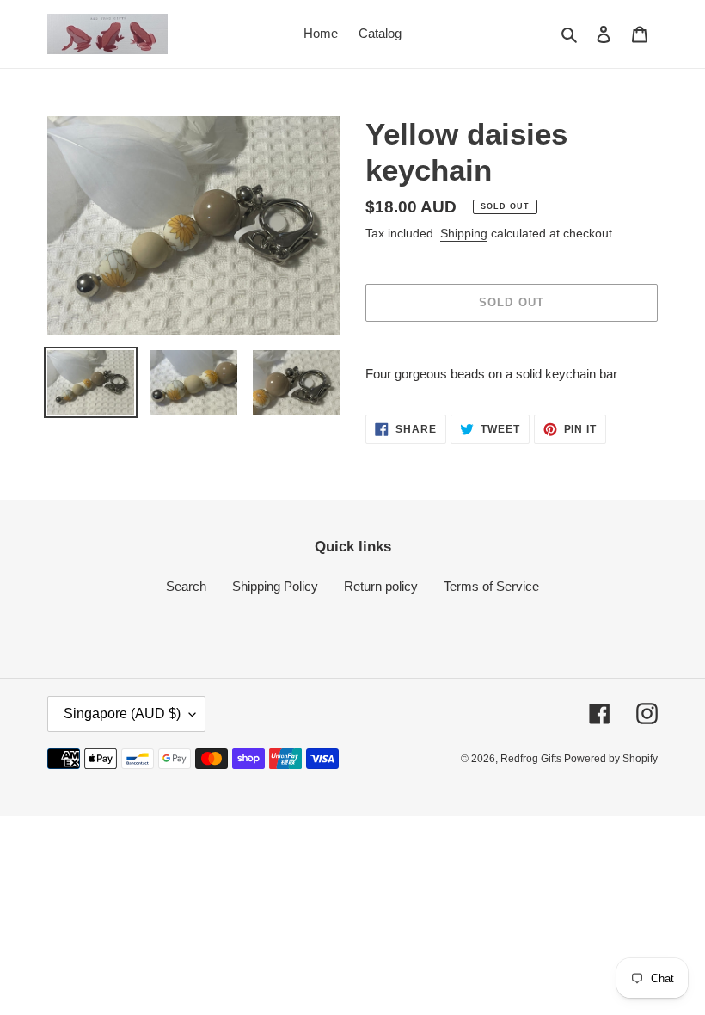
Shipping (463, 233)
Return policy (381, 586)
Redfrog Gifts (532, 759)
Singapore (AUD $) (122, 713)
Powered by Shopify (611, 759)
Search (186, 586)
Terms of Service (491, 586)
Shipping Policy (275, 586)
